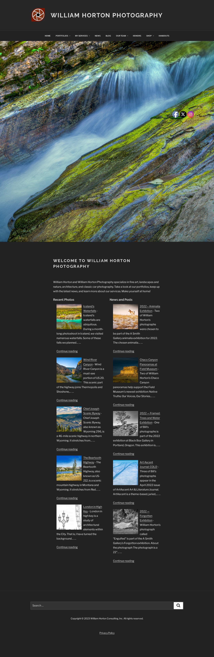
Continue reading (67, 351)
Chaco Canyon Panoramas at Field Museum (149, 364)
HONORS (137, 36)
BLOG (108, 36)
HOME (47, 36)
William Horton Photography (107, 15)
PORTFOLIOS (62, 36)
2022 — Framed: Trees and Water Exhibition (150, 418)
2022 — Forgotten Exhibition (146, 516)
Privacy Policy (107, 632)
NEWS (97, 36)
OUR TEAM (121, 36)
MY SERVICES (81, 36)
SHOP (149, 36)
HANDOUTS (164, 36)
